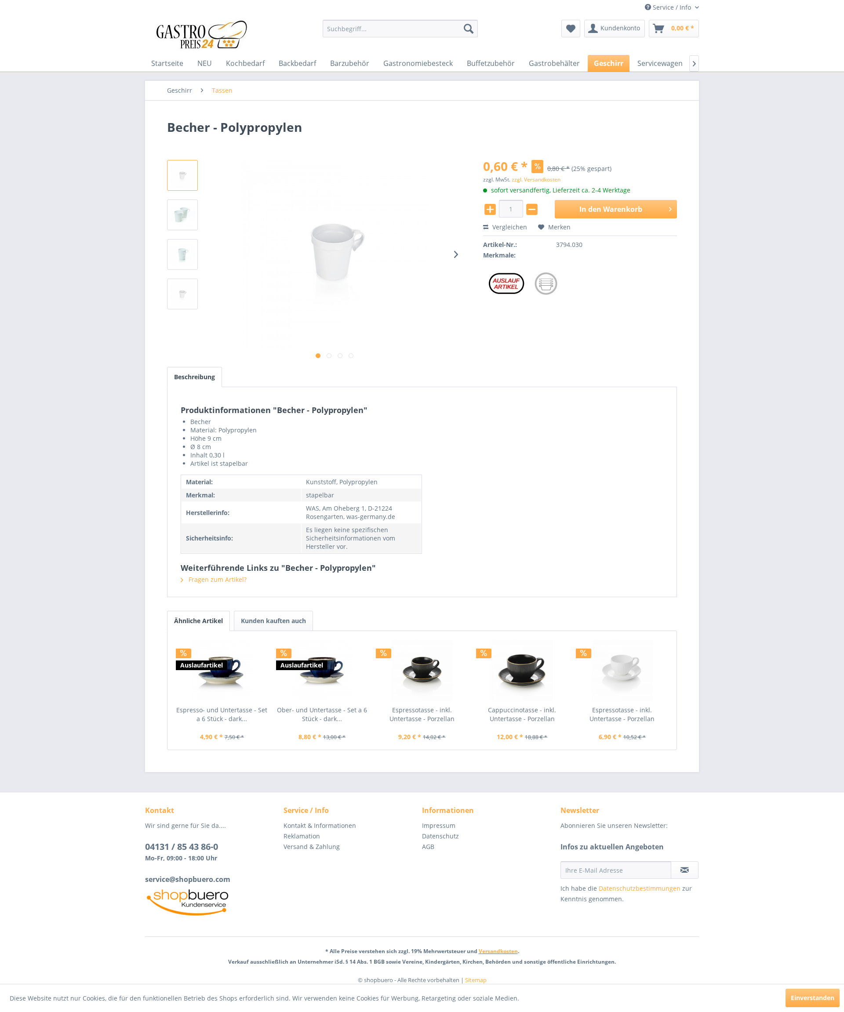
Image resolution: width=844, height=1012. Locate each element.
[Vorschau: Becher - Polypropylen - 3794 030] (182, 294)
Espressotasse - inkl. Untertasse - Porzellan (422, 714)
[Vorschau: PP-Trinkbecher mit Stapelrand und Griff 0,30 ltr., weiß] (182, 214)
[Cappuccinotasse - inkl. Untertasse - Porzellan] (522, 670)
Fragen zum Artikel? (217, 579)
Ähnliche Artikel (198, 621)
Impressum (438, 825)
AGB (428, 846)
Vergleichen (509, 227)
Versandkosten (498, 951)
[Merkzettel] (570, 28)
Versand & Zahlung (312, 846)
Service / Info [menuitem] (672, 7)
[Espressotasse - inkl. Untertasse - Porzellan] (422, 670)
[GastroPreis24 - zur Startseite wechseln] (204, 35)
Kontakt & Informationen (320, 825)
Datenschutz (440, 836)
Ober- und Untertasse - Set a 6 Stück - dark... (322, 714)
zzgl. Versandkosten (536, 179)
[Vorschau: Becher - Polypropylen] (182, 175)
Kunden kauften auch (273, 621)
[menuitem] (400, 28)
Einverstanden (812, 998)
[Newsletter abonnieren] (684, 870)
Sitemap (476, 980)
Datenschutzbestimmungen (639, 888)
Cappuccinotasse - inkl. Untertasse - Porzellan (522, 714)
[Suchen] (468, 28)
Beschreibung (194, 377)
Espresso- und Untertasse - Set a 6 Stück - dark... (221, 714)
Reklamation (302, 836)
